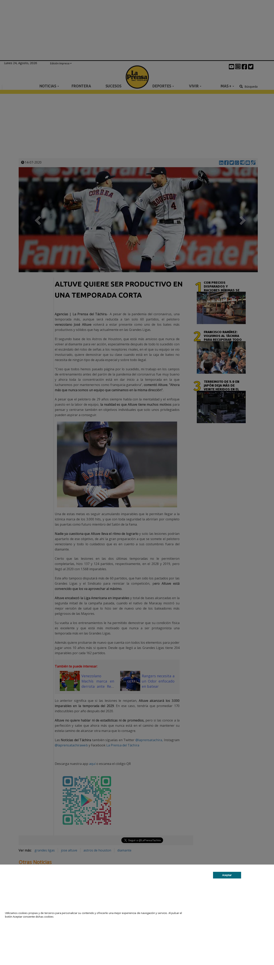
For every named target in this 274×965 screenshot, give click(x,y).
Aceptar (227, 875)
